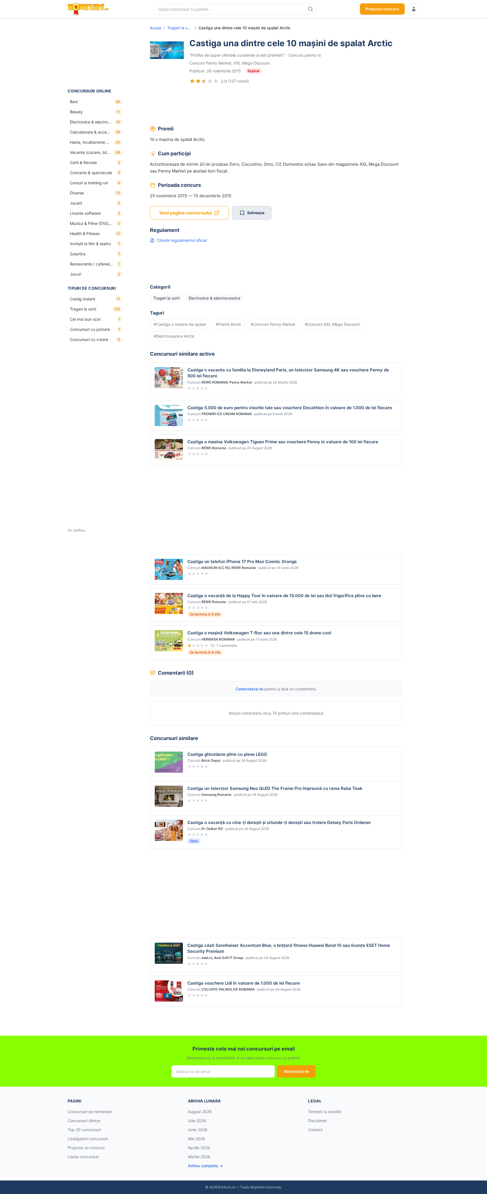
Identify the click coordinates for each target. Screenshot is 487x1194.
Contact (315, 1129)
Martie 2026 (199, 1156)
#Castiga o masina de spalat (180, 324)
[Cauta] (310, 9)
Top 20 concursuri (84, 1129)
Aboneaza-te (296, 1071)
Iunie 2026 (197, 1129)
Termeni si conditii (324, 1111)
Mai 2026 (196, 1138)
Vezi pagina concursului (185, 213)
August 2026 (200, 1111)
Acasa (155, 27)
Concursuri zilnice (84, 1120)
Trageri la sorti (179, 27)
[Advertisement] (96, 53)
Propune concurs (382, 8)
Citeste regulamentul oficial (182, 240)
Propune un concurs (86, 1147)
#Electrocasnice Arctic (174, 336)
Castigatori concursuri (88, 1138)
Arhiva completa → (205, 1165)
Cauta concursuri (83, 1156)
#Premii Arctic (228, 324)
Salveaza (255, 212)
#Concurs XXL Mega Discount (332, 324)
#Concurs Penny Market (273, 324)
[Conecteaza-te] (413, 9)
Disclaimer (317, 1120)
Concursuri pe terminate (90, 1111)
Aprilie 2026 (199, 1147)
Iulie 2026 (197, 1120)
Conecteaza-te (249, 688)
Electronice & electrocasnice (214, 298)
